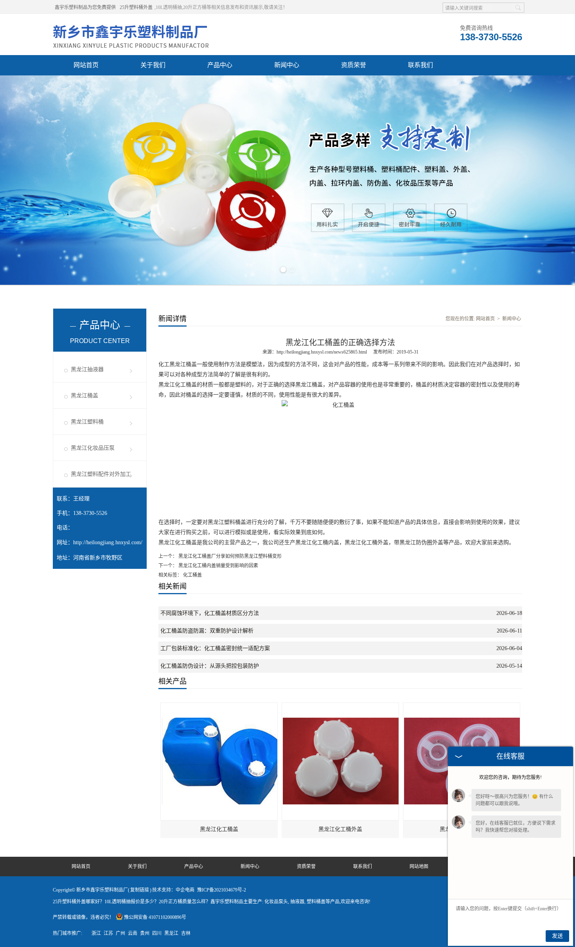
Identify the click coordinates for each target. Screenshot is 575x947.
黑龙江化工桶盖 (219, 829)
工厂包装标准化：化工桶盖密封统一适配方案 (215, 648)
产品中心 (219, 65)
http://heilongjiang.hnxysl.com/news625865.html (322, 352)
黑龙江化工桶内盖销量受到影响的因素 (217, 565)
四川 (157, 933)
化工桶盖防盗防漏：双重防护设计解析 (206, 631)
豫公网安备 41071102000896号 (155, 917)
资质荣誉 (353, 65)
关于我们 (152, 65)
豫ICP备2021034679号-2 (221, 890)
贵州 (144, 933)
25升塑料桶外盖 (136, 7)
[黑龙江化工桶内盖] (462, 706)
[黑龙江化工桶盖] (219, 706)
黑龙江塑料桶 (87, 422)
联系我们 (420, 65)
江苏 (108, 933)
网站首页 (86, 65)
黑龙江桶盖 (84, 395)
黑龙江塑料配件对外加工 (101, 474)
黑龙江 (171, 933)
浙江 (96, 933)
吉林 (185, 933)
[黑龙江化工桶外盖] (340, 706)
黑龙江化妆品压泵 (93, 448)
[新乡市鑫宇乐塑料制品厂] (131, 24)
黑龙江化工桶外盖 (340, 829)
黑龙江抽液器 (87, 369)
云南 (132, 933)
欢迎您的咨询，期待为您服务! (510, 777)
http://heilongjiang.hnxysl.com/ (107, 542)
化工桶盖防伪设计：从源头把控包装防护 (209, 666)
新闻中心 (286, 65)
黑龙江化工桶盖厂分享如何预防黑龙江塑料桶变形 (229, 556)
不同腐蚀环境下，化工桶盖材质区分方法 (209, 613)
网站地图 (419, 866)
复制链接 (139, 890)
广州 (120, 933)
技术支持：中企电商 (173, 890)
